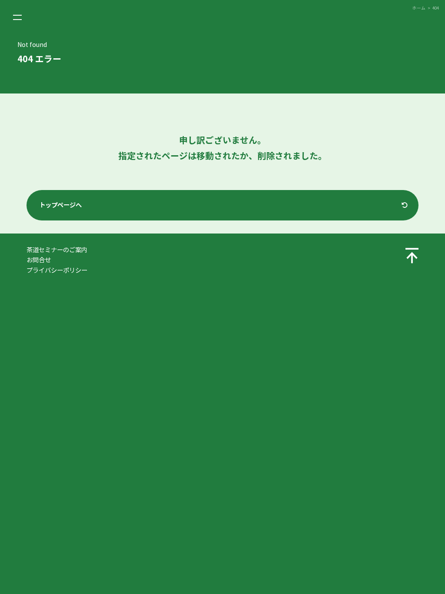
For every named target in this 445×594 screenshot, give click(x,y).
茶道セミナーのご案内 (57, 250)
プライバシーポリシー (57, 270)
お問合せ (39, 260)
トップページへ (60, 205)
